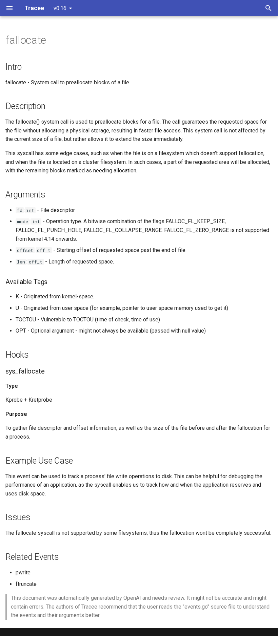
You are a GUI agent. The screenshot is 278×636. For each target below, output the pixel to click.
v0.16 (60, 8)
